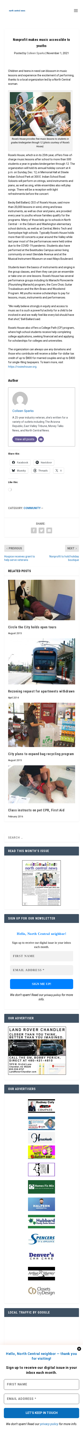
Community (32, 508)
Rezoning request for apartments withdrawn (41, 691)
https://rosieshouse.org (22, 366)
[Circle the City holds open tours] (41, 600)
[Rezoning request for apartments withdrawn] (41, 661)
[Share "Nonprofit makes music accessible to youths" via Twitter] (41, 530)
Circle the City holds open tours (32, 627)
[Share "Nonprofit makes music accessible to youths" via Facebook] (34, 530)
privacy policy (49, 1424)
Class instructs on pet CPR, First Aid (36, 810)
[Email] (41, 439)
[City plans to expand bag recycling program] (41, 725)
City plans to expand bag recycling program (41, 754)
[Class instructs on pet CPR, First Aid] (41, 784)
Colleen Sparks (36, 53)
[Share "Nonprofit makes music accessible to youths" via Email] (49, 530)
